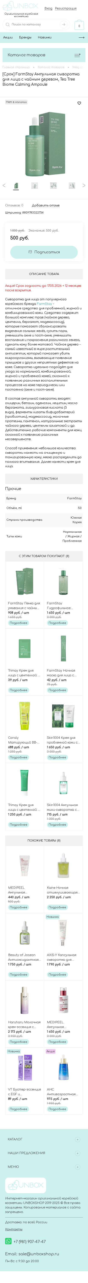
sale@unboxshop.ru (38, 1254)
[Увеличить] (44, 143)
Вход (48, 8)
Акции (8, 37)
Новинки (44, 37)
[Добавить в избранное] (79, 103)
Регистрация (65, 8)
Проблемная (72, 540)
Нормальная (72, 531)
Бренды (25, 37)
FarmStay (44, 303)
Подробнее (18, 623)
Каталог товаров (26, 55)
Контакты (13, 1229)
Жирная (73, 536)
